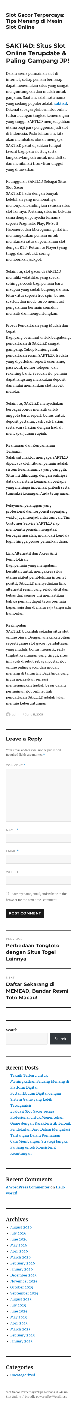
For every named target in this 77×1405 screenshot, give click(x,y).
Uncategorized (22, 1375)
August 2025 (21, 1299)
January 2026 (21, 1269)
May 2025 (18, 1317)
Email (12, 851)
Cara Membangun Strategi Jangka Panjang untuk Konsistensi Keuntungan (39, 1147)
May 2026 (18, 1245)
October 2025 (21, 1287)
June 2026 (19, 1239)
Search (12, 1030)
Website (13, 872)
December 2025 (23, 1275)
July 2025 (18, 1305)
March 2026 (20, 1257)
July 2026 (18, 1233)
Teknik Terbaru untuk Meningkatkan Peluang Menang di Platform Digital (39, 1081)
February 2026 (22, 1263)
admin (16, 714)
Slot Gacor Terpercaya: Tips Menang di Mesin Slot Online (35, 21)
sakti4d (60, 103)
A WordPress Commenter (28, 1187)
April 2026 (19, 1251)
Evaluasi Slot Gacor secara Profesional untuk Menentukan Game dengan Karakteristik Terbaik (40, 1117)
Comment (15, 765)
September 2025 (24, 1293)
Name (12, 830)
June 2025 (18, 1311)
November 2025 (23, 1281)
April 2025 (19, 1323)
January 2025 (21, 1341)
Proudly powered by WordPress (46, 1397)
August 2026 (21, 1227)
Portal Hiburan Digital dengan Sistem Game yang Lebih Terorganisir (35, 1099)
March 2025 (20, 1329)
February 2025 (22, 1335)
